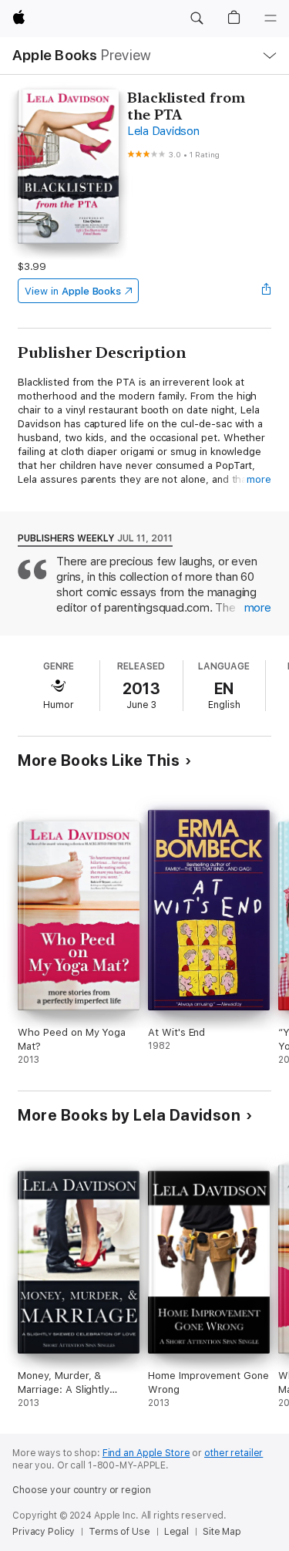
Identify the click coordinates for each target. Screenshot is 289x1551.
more (259, 479)
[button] (196, 18)
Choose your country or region (81, 1490)
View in (73, 291)
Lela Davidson (163, 131)
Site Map (222, 1531)
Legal (176, 1531)
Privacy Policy (43, 1531)
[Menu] (270, 18)
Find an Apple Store (146, 1453)
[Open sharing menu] (266, 290)
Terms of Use (119, 1531)
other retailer (233, 1453)
